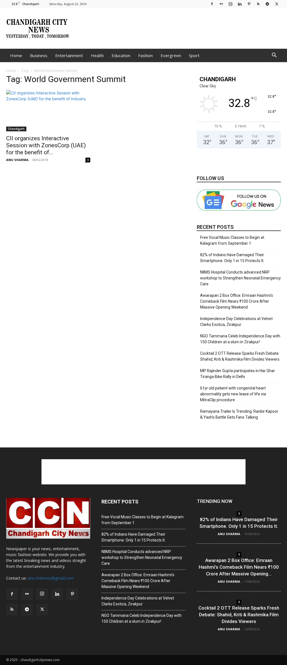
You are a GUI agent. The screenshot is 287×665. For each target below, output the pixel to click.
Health (97, 55)
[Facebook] (212, 4)
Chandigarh (16, 129)
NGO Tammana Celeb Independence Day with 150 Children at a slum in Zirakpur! (240, 339)
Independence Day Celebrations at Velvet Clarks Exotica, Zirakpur (236, 321)
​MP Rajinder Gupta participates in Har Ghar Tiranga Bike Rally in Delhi (237, 373)
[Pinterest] (249, 4)
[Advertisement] (178, 28)
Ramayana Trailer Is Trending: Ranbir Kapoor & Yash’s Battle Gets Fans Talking (239, 414)
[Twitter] (276, 4)
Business (38, 55)
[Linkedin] (239, 4)
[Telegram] (267, 4)
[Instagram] (230, 4)
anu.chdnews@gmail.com (51, 578)
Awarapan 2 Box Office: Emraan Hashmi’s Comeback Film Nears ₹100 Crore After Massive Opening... (239, 567)
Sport (194, 55)
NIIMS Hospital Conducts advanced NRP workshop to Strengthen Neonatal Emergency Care (240, 278)
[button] (274, 56)
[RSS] (258, 4)
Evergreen (171, 55)
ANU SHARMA (17, 160)
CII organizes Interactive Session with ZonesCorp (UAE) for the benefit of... (46, 145)
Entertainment (69, 55)
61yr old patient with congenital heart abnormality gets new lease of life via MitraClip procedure (233, 394)
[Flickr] (221, 4)
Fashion (145, 55)
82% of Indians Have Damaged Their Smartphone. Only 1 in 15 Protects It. (232, 258)
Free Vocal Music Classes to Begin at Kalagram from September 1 (232, 240)
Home (16, 55)
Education (121, 55)
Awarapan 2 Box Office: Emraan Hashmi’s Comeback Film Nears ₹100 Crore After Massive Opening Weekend (236, 301)
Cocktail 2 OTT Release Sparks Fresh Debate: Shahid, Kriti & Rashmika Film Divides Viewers (239, 356)
